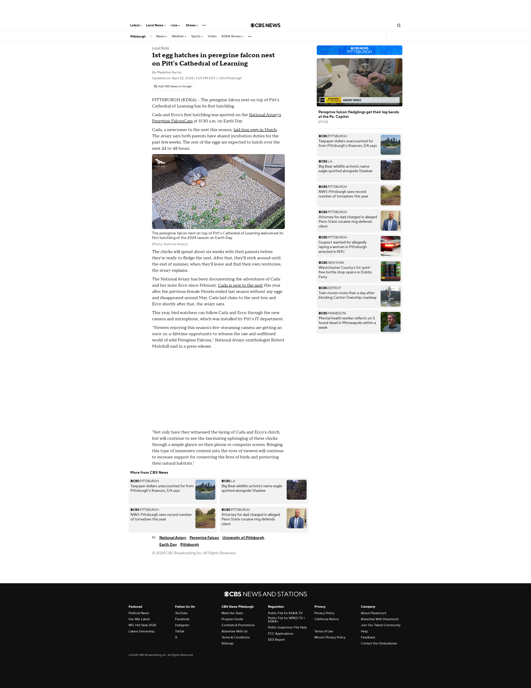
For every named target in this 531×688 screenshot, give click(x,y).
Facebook (182, 619)
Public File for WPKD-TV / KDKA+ (286, 619)
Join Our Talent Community (381, 625)
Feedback (368, 637)
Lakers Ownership (142, 631)
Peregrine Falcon (204, 537)
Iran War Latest (139, 619)
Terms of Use (323, 631)
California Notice (326, 619)
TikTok (179, 631)
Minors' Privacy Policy (330, 637)
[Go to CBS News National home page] (265, 25)
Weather (178, 36)
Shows (191, 25)
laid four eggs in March (255, 130)
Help (364, 631)
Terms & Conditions (236, 637)
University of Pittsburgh (243, 537)
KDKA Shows (231, 36)
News (160, 36)
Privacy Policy (324, 613)
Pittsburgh (138, 36)
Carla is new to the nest (240, 285)
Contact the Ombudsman (379, 643)
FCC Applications (280, 633)
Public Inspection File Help (287, 627)
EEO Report (276, 639)
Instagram (182, 625)
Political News (139, 613)
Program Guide (232, 619)
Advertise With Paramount (380, 619)
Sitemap (227, 643)
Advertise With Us (234, 631)
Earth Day (168, 544)
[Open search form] (399, 25)
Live (175, 25)
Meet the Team (232, 613)
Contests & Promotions (238, 625)
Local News (155, 25)
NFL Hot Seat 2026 (142, 625)
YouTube (181, 613)
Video (212, 36)
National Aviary (172, 537)
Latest (135, 25)
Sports (196, 36)
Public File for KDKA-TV (285, 613)
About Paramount (373, 613)
